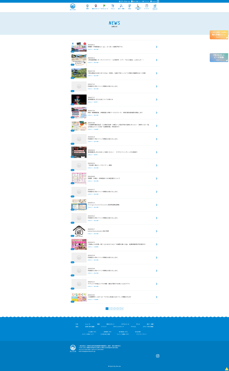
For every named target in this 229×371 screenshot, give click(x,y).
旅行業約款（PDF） (123, 331)
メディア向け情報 (148, 326)
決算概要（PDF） (108, 331)
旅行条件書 (138, 331)
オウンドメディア (118, 326)
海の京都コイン (137, 1)
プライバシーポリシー (141, 334)
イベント (104, 326)
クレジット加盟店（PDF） (123, 334)
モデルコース (125, 324)
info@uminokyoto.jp (88, 351)
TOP (76, 324)
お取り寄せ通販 (89, 326)
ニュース (87, 324)
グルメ (138, 324)
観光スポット (111, 324)
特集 (98, 324)
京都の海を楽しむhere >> (219, 57)
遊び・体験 (150, 324)
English (154, 1)
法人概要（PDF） (92, 331)
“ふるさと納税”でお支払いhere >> (218, 34)
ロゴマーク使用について (88, 334)
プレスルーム (125, 1)
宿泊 (77, 326)
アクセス (146, 1)
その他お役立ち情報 (105, 334)
